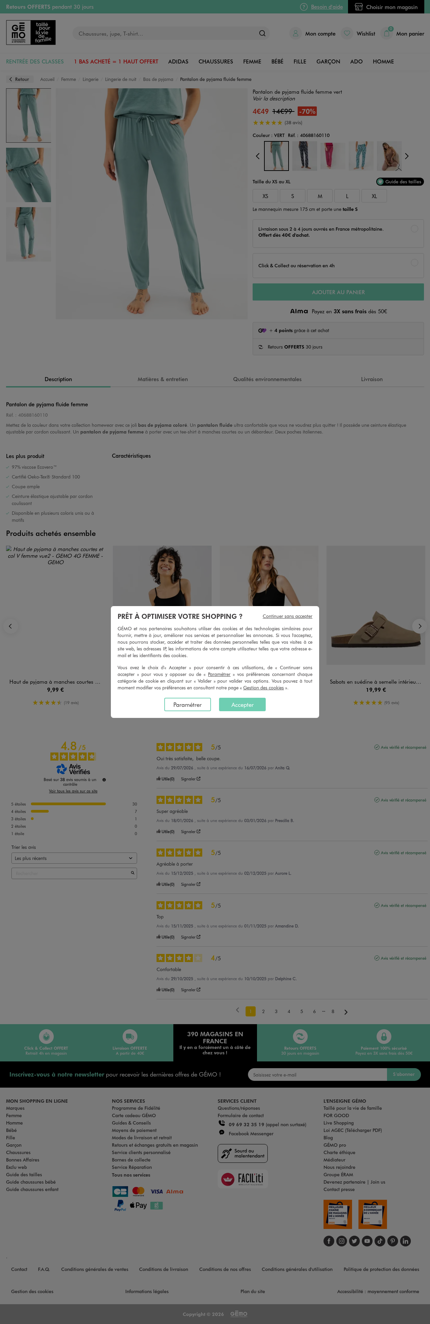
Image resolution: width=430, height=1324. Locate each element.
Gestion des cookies (263, 687)
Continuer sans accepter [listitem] (287, 616)
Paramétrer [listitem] (187, 704)
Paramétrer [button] (219, 674)
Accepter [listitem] (242, 704)
